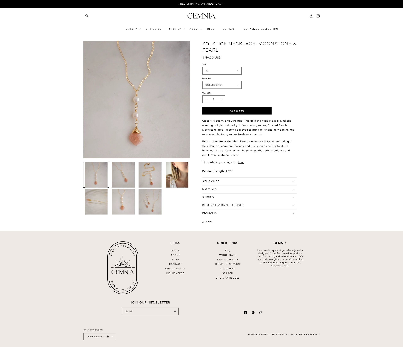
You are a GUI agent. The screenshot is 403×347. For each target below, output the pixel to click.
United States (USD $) (98, 336)
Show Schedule (228, 277)
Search (227, 273)
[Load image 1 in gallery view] (96, 174)
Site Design (280, 334)
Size (204, 64)
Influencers (175, 273)
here (241, 162)
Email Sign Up (175, 268)
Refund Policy (227, 259)
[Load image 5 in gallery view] (96, 202)
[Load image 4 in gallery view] (177, 174)
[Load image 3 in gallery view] (150, 174)
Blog (175, 259)
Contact (175, 264)
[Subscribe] (174, 311)
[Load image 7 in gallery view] (150, 202)
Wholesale (227, 255)
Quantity (206, 92)
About (175, 255)
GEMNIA (264, 334)
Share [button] (209, 221)
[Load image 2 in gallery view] (123, 174)
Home (175, 250)
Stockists (227, 268)
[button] (86, 15)
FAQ (227, 250)
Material (206, 78)
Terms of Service (228, 264)
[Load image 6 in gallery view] (123, 202)
